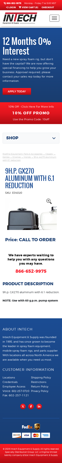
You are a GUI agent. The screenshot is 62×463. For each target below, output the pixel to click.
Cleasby (49, 154)
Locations (9, 377)
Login (12, 7)
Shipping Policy (41, 377)
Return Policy (40, 386)
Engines (17, 157)
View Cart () (30, 7)
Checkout (48, 7)
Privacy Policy (40, 391)
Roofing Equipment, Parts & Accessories (22, 154)
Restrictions (38, 382)
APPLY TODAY (17, 91)
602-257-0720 (20, 391)
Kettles (6, 157)
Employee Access (14, 386)
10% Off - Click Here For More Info (31, 106)
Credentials (10, 382)
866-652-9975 (13, 3)
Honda (27, 157)
